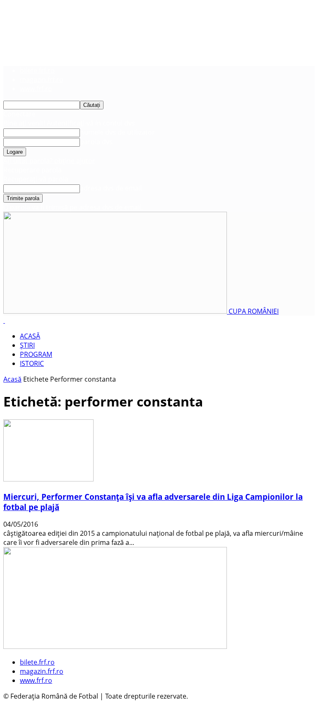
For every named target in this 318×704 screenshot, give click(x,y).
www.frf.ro (36, 88)
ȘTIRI (27, 345)
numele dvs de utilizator (117, 132)
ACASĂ (30, 336)
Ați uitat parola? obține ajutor (49, 160)
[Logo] (4, 320)
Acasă (12, 379)
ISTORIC (32, 363)
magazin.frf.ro (41, 79)
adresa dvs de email (111, 188)
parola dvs (96, 141)
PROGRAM (36, 354)
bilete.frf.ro (37, 70)
